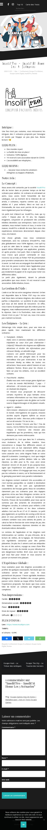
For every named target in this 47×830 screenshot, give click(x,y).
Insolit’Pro (41, 187)
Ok (23, 825)
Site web (5, 779)
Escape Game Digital (17, 73)
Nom (4, 758)
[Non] (44, 819)
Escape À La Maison (36, 71)
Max (16, 71)
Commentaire (8, 727)
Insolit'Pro (28, 73)
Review (34, 73)
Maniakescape (23, 27)
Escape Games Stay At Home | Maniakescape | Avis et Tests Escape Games (21, 700)
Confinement (24, 71)
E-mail (5, 769)
